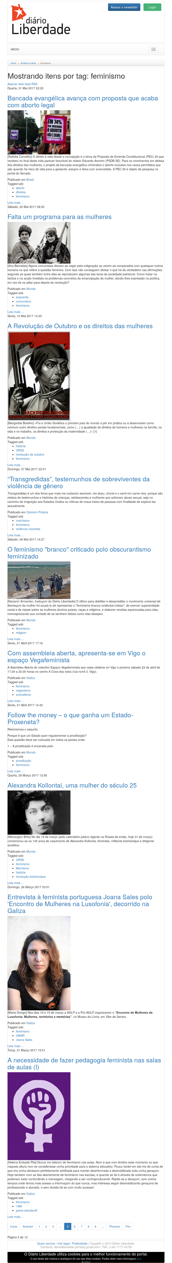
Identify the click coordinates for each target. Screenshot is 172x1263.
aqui (139, 1258)
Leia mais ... (16, 202)
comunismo (23, 301)
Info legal (63, 1243)
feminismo (23, 196)
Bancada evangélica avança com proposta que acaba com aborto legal (83, 101)
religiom (21, 632)
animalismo (23, 694)
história (21, 446)
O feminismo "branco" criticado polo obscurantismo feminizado (79, 552)
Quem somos (46, 1243)
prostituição (23, 760)
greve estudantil (26, 1210)
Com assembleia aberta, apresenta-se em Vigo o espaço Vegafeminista (77, 656)
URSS (20, 450)
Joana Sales (24, 1040)
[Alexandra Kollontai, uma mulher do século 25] (39, 812)
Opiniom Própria (37, 512)
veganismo (23, 690)
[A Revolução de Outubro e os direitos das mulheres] (39, 375)
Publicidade (79, 1243)
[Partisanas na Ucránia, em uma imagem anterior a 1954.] (39, 242)
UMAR (20, 1035)
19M (19, 1206)
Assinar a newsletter (124, 7)
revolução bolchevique (31, 876)
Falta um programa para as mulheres (60, 216)
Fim (127, 1226)
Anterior (28, 1226)
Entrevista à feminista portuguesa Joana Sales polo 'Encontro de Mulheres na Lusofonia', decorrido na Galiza (80, 903)
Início (15, 49)
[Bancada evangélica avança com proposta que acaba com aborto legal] (39, 132)
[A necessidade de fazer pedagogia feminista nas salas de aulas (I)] (39, 1115)
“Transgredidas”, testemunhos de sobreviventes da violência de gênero (79, 482)
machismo (23, 520)
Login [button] (152, 7)
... (60, 1226)
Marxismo (22, 868)
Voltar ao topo (160, 1254)
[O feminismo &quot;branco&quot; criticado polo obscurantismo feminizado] (39, 580)
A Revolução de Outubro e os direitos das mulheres (80, 325)
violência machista (28, 529)
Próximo (114, 1226)
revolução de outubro (30, 454)
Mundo (31, 289)
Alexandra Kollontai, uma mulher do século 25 (72, 784)
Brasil (30, 179)
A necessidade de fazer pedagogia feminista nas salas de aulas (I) (84, 1063)
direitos (21, 192)
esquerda (22, 297)
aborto (20, 188)
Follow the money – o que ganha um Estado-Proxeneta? (70, 718)
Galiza (30, 678)
